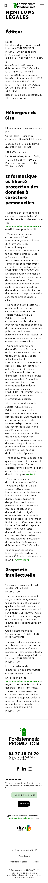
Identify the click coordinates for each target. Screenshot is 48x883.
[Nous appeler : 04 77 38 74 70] (6, 5)
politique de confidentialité (21, 818)
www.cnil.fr (22, 560)
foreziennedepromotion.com (22, 226)
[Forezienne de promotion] (24, 5)
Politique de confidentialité (24, 850)
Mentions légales (18, 862)
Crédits (35, 862)
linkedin (24, 768)
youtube (30, 768)
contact (30, 474)
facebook (18, 768)
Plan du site (24, 856)
